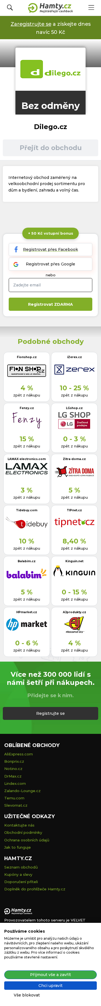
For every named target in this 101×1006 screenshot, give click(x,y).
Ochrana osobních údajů (26, 840)
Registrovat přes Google (50, 264)
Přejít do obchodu (51, 148)
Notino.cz (13, 768)
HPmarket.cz (26, 612)
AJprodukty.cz (74, 612)
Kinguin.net (74, 561)
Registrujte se (50, 713)
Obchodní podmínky (23, 832)
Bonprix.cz (14, 761)
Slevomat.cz (15, 805)
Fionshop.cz (27, 357)
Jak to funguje (17, 847)
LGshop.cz (74, 408)
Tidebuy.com (26, 510)
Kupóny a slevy (18, 874)
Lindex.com (15, 783)
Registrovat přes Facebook (50, 249)
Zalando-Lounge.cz (22, 790)
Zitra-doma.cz (74, 459)
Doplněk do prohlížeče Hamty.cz (34, 889)
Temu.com (14, 798)
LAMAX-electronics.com (27, 459)
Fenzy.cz (27, 408)
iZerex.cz (74, 357)
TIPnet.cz (74, 510)
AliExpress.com (18, 754)
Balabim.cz (27, 561)
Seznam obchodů (21, 867)
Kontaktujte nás (19, 825)
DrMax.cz (13, 776)
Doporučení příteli (21, 881)
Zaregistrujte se (31, 24)
